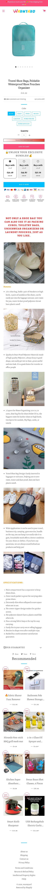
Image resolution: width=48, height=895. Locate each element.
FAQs (24, 879)
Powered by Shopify (24, 887)
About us (24, 851)
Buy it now (24, 184)
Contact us (24, 859)
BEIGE (36, 114)
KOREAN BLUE (24, 124)
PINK (28, 114)
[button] (24, 647)
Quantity (24, 131)
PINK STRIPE (29, 119)
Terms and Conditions (24, 868)
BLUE (11, 114)
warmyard (27, 884)
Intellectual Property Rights (24, 875)
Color (24, 108)
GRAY (19, 114)
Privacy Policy (24, 862)
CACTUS (17, 119)
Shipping (24, 855)
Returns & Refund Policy (24, 871)
